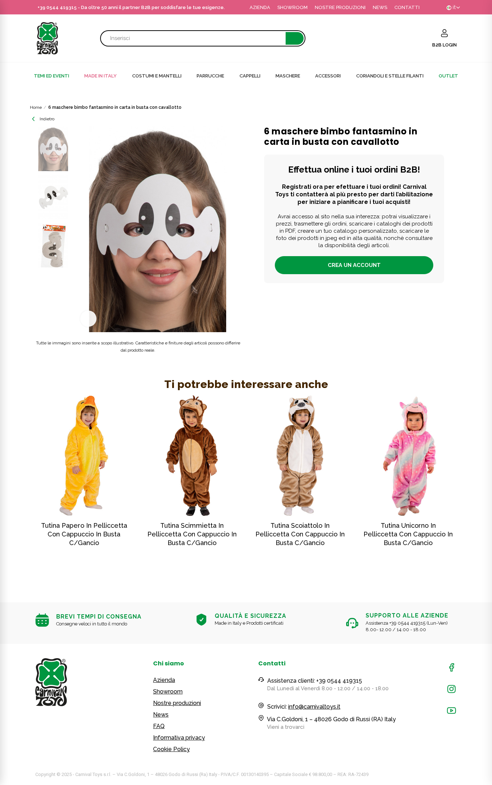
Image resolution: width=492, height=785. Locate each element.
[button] (15, 486)
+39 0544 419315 (57, 7)
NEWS (380, 7)
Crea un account (354, 265)
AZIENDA (260, 7)
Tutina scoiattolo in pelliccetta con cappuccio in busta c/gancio (300, 534)
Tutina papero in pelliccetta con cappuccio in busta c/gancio (84, 534)
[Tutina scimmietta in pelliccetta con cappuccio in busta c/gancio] (192, 455)
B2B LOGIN (444, 45)
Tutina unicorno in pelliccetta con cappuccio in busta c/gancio (408, 534)
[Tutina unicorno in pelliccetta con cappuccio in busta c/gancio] (408, 455)
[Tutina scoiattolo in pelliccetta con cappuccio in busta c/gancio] (300, 455)
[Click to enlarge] (88, 319)
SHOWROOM (292, 7)
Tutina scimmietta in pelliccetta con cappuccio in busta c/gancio (192, 534)
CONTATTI (407, 7)
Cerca (295, 38)
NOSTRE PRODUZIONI (340, 7)
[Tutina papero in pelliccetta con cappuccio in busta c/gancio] (84, 455)
